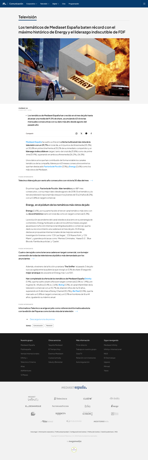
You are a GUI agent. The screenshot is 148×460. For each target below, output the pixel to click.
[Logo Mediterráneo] (101, 421)
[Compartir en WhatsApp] (76, 134)
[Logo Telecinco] (60, 398)
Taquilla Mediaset (55, 345)
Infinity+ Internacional (112, 349)
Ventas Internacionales (30, 353)
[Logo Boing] (88, 406)
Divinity (88, 278)
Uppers (107, 362)
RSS (116, 432)
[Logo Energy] (115, 406)
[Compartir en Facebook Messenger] (86, 134)
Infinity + (24, 358)
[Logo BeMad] (33, 413)
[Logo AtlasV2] (47, 421)
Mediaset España (34, 142)
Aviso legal (34, 432)
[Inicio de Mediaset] (4, 4)
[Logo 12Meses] (114, 413)
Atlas (23, 366)
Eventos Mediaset (55, 353)
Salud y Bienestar (55, 362)
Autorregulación (82, 362)
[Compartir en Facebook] (91, 134)
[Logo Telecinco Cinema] (88, 414)
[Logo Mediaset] (74, 389)
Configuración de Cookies (78, 432)
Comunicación (16, 4)
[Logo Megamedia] (75, 441)
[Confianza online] (74, 452)
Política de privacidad (62, 432)
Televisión (28, 16)
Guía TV (79, 353)
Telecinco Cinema (28, 362)
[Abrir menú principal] (144, 4)
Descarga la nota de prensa (42, 319)
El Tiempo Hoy (54, 349)
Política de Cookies (94, 432)
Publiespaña (26, 349)
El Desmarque (109, 358)
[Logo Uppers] (60, 413)
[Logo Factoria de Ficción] (60, 406)
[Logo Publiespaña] (74, 421)
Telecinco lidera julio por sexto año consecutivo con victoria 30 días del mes (54, 180)
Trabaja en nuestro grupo (86, 349)
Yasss (106, 370)
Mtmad (107, 366)
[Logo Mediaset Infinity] (33, 398)
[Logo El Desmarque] (33, 406)
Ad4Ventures (26, 370)
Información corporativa (46, 432)
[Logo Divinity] (115, 398)
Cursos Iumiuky (54, 358)
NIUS (106, 353)
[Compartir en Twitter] (81, 134)
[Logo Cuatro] (87, 398)
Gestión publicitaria (107, 432)
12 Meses (24, 375)
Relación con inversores (86, 358)
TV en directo (81, 345)
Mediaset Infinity (110, 345)
